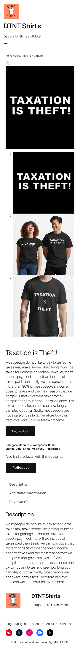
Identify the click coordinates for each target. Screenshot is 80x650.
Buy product (20, 431)
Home (9, 55)
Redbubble (21, 467)
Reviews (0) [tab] (19, 501)
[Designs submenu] (27, 624)
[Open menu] (6, 44)
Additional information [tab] (27, 492)
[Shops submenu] (42, 624)
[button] (8, 63)
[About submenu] (56, 624)
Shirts (17, 55)
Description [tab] (18, 484)
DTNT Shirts (22, 25)
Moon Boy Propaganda (33, 445)
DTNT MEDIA (61, 642)
